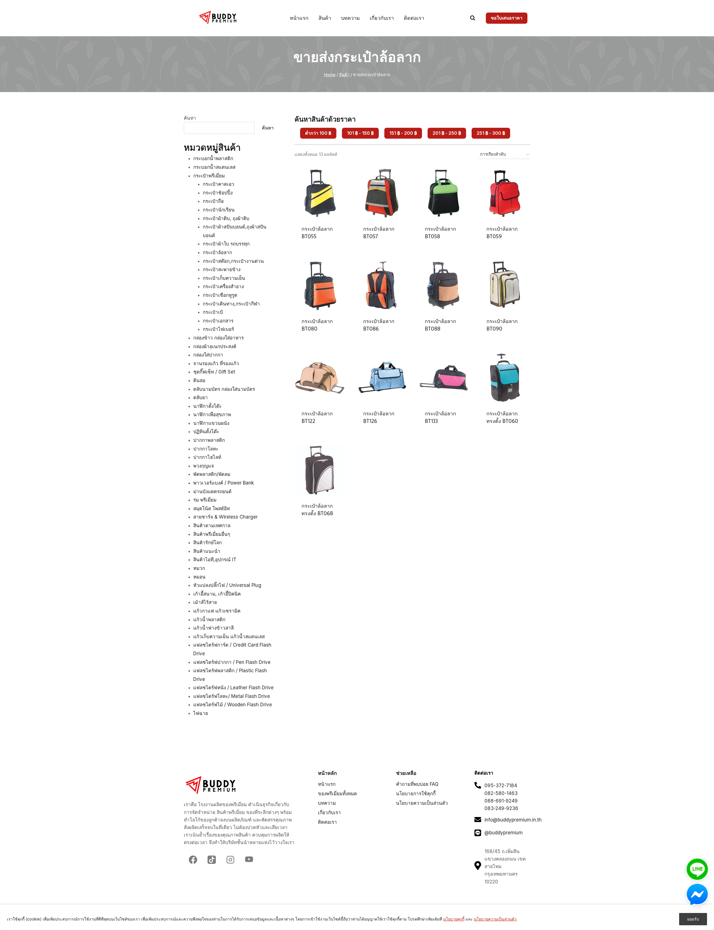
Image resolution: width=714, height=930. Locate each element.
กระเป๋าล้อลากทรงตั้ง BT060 (502, 417)
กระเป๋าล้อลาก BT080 (317, 325)
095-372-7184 (500, 785)
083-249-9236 (501, 808)
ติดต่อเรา (414, 18)
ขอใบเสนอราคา (506, 18)
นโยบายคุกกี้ (453, 919)
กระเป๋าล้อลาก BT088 (440, 325)
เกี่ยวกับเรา (382, 18)
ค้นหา (190, 118)
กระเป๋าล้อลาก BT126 (378, 417)
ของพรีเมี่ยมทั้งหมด (337, 793)
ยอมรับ (693, 919)
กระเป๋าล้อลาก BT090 (502, 325)
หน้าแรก (299, 18)
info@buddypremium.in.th (513, 820)
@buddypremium (503, 832)
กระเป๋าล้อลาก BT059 (502, 232)
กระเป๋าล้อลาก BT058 (440, 232)
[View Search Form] (472, 18)
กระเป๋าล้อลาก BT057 (378, 232)
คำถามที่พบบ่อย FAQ (417, 784)
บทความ (350, 18)
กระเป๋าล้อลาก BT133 (440, 417)
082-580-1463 (501, 793)
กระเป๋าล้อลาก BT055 (317, 232)
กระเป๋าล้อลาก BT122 (317, 417)
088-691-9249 (501, 801)
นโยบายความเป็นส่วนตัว (495, 919)
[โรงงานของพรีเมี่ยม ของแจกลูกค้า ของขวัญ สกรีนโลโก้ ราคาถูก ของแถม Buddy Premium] (218, 17)
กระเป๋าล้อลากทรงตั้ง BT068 (317, 509)
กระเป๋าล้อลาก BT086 (378, 325)
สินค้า (325, 18)
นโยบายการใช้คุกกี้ (416, 793)
